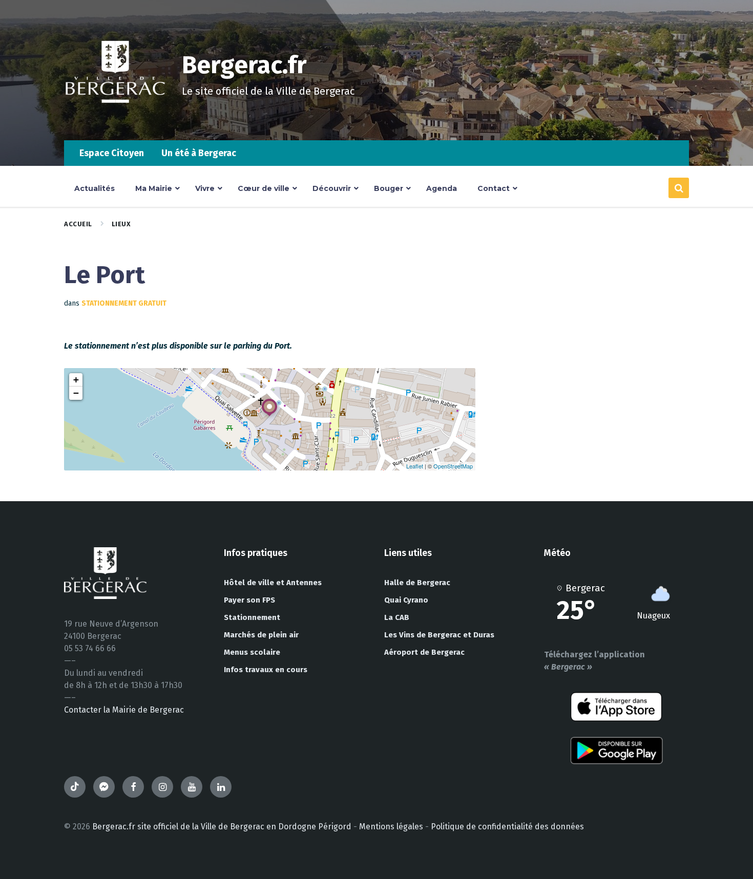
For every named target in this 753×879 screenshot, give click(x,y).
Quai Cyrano (406, 600)
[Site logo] (115, 120)
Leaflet (414, 466)
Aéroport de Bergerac (424, 652)
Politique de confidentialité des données (507, 826)
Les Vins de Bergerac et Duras (439, 634)
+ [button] (76, 379)
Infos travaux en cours (265, 669)
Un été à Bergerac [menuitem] (198, 153)
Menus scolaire (252, 652)
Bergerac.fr (244, 65)
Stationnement (252, 617)
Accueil (78, 224)
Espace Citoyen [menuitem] (111, 153)
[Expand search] (678, 188)
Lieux (121, 224)
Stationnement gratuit (123, 303)
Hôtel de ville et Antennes (273, 582)
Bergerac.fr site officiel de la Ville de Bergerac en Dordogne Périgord (221, 826)
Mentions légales (391, 826)
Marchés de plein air (261, 634)
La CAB (396, 617)
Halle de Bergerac (417, 582)
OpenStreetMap (453, 466)
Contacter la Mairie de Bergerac (124, 710)
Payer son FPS (249, 600)
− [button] (76, 393)
